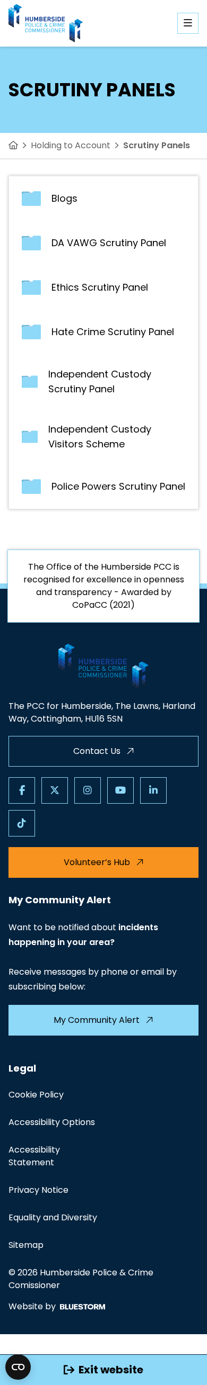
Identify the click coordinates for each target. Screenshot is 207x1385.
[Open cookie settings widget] (18, 1367)
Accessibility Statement (34, 1156)
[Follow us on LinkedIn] (153, 790)
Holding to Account (70, 145)
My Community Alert (97, 1020)
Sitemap (26, 1245)
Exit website (111, 1369)
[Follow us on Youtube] (120, 790)
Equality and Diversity (52, 1217)
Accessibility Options (51, 1122)
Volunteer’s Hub (97, 862)
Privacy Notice (38, 1190)
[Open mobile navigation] (188, 23)
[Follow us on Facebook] (21, 790)
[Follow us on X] (54, 790)
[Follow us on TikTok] (21, 823)
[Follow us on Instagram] (87, 790)
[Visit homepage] (45, 23)
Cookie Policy (36, 1095)
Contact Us (96, 751)
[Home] (13, 145)
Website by (32, 1306)
